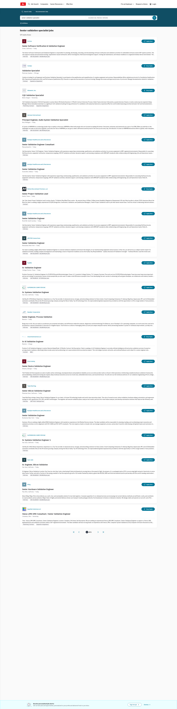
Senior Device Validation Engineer (36, 366)
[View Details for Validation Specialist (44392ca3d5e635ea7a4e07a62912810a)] (88, 73)
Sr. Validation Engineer (31, 267)
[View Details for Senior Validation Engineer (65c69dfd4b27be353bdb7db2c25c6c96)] (88, 245)
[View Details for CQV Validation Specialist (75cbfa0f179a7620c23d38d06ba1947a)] (88, 97)
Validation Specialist (31, 70)
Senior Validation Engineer (33, 169)
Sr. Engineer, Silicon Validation (35, 464)
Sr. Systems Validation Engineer (35, 292)
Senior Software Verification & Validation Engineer (43, 46)
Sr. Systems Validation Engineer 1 (36, 440)
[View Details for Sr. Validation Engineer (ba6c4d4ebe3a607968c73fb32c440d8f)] (88, 270)
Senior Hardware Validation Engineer (38, 489)
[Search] (154, 18)
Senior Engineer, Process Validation (37, 317)
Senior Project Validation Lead (35, 193)
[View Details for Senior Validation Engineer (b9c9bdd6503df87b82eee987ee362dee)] (88, 171)
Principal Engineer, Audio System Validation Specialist (45, 120)
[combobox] (51, 18)
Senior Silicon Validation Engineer (36, 391)
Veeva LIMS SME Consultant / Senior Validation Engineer (46, 514)
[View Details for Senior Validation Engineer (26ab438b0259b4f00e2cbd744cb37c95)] (88, 417)
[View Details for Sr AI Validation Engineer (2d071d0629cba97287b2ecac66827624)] (88, 344)
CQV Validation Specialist (33, 95)
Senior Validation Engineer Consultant (38, 144)
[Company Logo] (24, 41)
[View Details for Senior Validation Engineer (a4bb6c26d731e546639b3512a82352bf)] (88, 220)
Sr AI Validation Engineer (33, 341)
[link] (74, 532)
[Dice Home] (23, 4)
